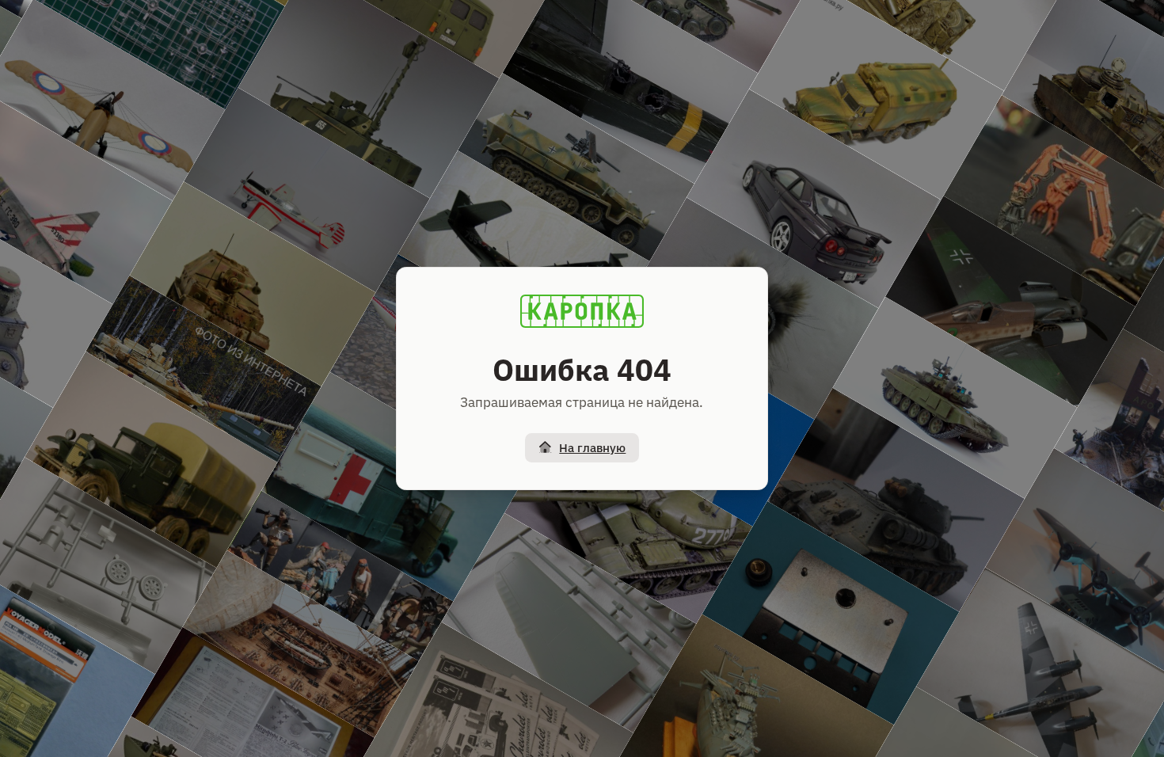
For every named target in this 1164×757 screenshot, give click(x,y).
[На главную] (582, 311)
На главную (592, 447)
